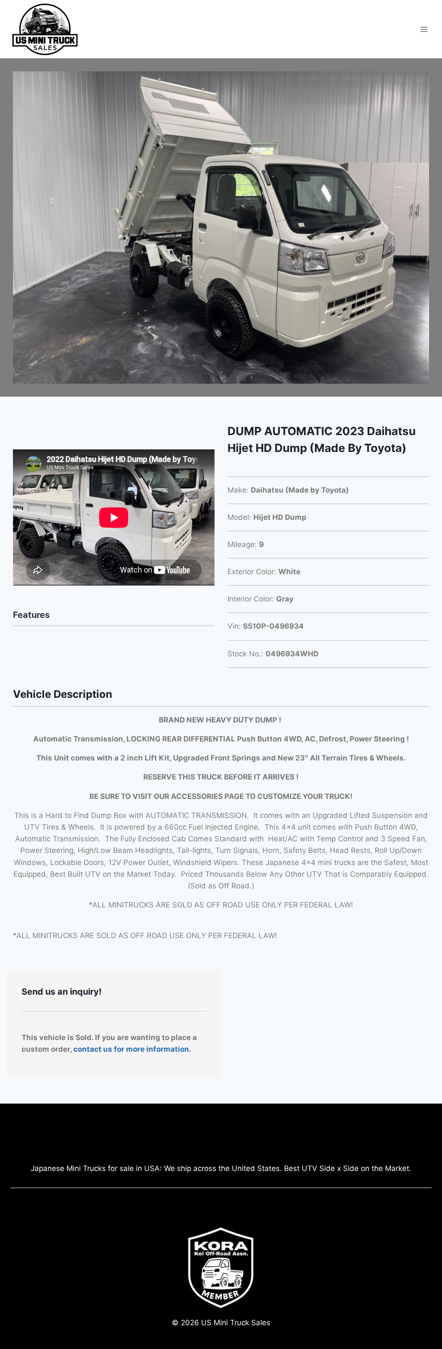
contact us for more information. (132, 1049)
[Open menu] (424, 29)
